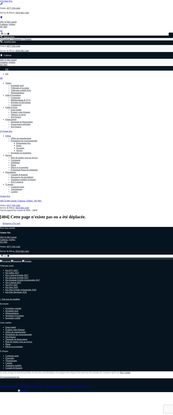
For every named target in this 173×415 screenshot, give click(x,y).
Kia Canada (125, 372)
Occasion (20, 148)
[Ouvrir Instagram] (16, 39)
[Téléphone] (1, 3)
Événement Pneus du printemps (24, 170)
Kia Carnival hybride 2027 (16, 275)
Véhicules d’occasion (20, 88)
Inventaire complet (13, 308)
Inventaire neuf (17, 85)
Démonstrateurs (17, 93)
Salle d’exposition (13, 95)
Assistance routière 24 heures (23, 179)
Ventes (8, 83)
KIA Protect (16, 117)
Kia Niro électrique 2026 (16, 292)
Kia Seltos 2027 (12, 273)
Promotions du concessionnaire (24, 141)
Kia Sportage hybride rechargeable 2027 (22, 280)
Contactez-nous (17, 187)
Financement (10, 119)
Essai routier (16, 110)
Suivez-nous (8, 37)
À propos (9, 184)
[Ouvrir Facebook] (5, 39)
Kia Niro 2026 (11, 287)
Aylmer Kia (5, 196)
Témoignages (16, 189)
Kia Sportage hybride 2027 (17, 277)
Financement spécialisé (20, 124)
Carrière (14, 192)
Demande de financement (22, 122)
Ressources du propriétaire (22, 177)
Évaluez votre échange (20, 112)
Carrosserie (15, 160)
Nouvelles (9, 358)
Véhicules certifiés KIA (21, 90)
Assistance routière (13, 365)
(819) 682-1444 (22, 13)
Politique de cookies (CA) (56, 386)
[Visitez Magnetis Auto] (23, 391)
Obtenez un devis (18, 114)
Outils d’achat (11, 107)
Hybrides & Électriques (21, 102)
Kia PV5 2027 (11, 285)
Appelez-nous (9, 41)
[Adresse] (1, 17)
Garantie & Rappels (19, 175)
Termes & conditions (9, 386)
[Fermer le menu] (1, 78)
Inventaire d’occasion (14, 315)
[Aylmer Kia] (6, 1)
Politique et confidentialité (31, 386)
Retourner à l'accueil (11, 223)
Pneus (13, 165)
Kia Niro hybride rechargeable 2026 (20, 290)
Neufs (18, 145)
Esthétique (15, 162)
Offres (8, 136)
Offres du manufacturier (21, 138)
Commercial (16, 105)
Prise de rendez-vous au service (24, 158)
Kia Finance (16, 127)
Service (19, 150)
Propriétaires (10, 172)
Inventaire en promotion (21, 153)
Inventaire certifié (12, 318)
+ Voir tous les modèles (10, 299)
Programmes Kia (23, 143)
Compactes (15, 97)
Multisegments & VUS (20, 100)
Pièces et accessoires (19, 167)
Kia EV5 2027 (11, 270)
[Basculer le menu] (1, 31)
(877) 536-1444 (13, 8)
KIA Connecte (17, 182)
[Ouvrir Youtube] (26, 39)
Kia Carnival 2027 (13, 282)
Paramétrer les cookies (79, 386)
